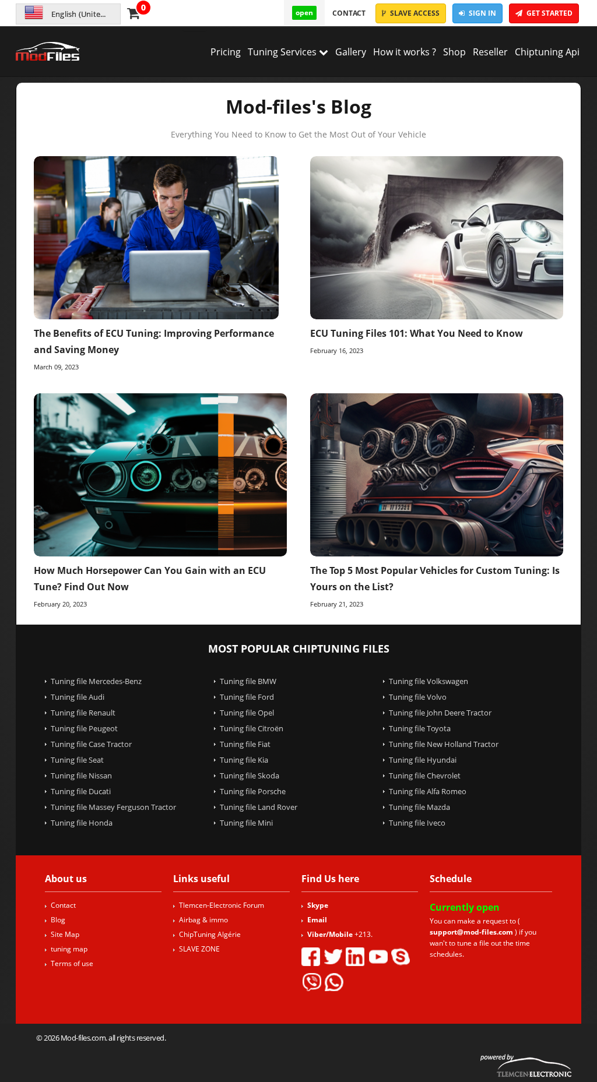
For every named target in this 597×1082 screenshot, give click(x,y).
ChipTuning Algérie (210, 934)
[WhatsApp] (334, 981)
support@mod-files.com (471, 932)
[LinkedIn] (355, 956)
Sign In (481, 13)
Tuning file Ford (247, 697)
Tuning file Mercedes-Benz (96, 681)
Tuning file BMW (248, 681)
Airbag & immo (203, 920)
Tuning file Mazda (419, 807)
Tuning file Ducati (81, 791)
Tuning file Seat (77, 760)
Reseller (490, 51)
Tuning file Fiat (245, 744)
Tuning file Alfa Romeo (427, 791)
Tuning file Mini (246, 822)
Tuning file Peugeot (84, 728)
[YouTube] (378, 956)
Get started (549, 13)
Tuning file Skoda (249, 775)
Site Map (65, 934)
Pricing (225, 51)
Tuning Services (283, 51)
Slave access (414, 13)
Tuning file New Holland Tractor (443, 744)
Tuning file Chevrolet (425, 775)
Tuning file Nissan (81, 775)
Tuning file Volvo (418, 697)
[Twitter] (333, 956)
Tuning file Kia (244, 760)
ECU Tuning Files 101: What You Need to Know (416, 333)
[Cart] (133, 14)
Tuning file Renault (83, 712)
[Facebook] (310, 956)
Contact (349, 13)
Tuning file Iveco (417, 822)
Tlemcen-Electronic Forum (221, 905)
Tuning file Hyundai (422, 760)
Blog (58, 920)
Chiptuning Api (547, 51)
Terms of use (72, 963)
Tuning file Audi (77, 697)
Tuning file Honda (82, 822)
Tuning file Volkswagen (428, 681)
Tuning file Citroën (251, 728)
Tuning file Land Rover (258, 807)
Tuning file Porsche (253, 791)
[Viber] (311, 981)
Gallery (350, 51)
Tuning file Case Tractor (91, 744)
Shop (454, 51)
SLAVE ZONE (199, 949)
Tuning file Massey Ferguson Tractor (113, 807)
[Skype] (400, 956)
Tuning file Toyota (420, 728)
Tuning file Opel (247, 712)
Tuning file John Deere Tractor (440, 712)
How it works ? (404, 51)
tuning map (69, 949)
